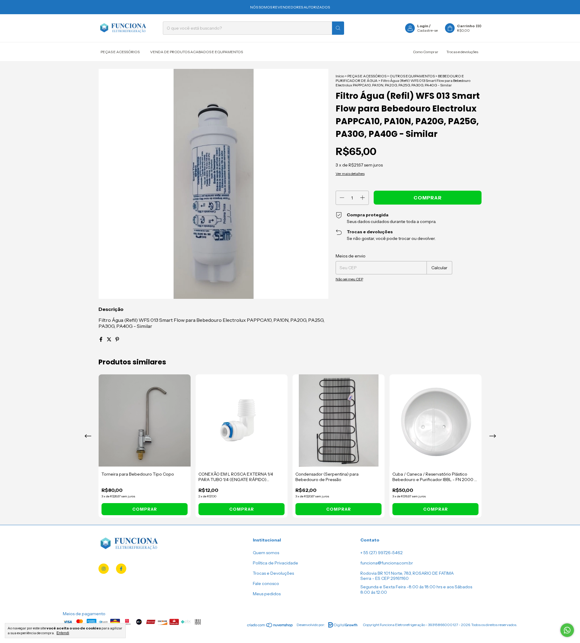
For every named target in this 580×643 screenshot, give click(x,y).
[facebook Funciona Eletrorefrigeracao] (121, 569)
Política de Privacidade (275, 563)
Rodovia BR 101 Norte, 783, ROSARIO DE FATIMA (407, 573)
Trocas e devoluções (462, 52)
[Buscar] (338, 28)
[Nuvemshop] (270, 626)
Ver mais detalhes (350, 173)
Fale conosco (266, 583)
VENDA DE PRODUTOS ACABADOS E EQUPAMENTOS (196, 52)
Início (340, 76)
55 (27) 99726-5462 (383, 552)
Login (422, 26)
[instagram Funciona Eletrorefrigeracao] (103, 569)
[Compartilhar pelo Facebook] (101, 339)
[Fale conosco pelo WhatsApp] (567, 630)
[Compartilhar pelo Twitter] (109, 339)
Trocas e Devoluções (273, 573)
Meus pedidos (267, 593)
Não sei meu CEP (349, 279)
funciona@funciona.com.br (386, 563)
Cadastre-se (427, 30)
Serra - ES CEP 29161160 (384, 578)
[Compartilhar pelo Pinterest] (117, 339)
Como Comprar (425, 52)
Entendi (62, 633)
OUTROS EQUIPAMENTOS (412, 76)
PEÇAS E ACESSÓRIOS (120, 52)
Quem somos (266, 552)
